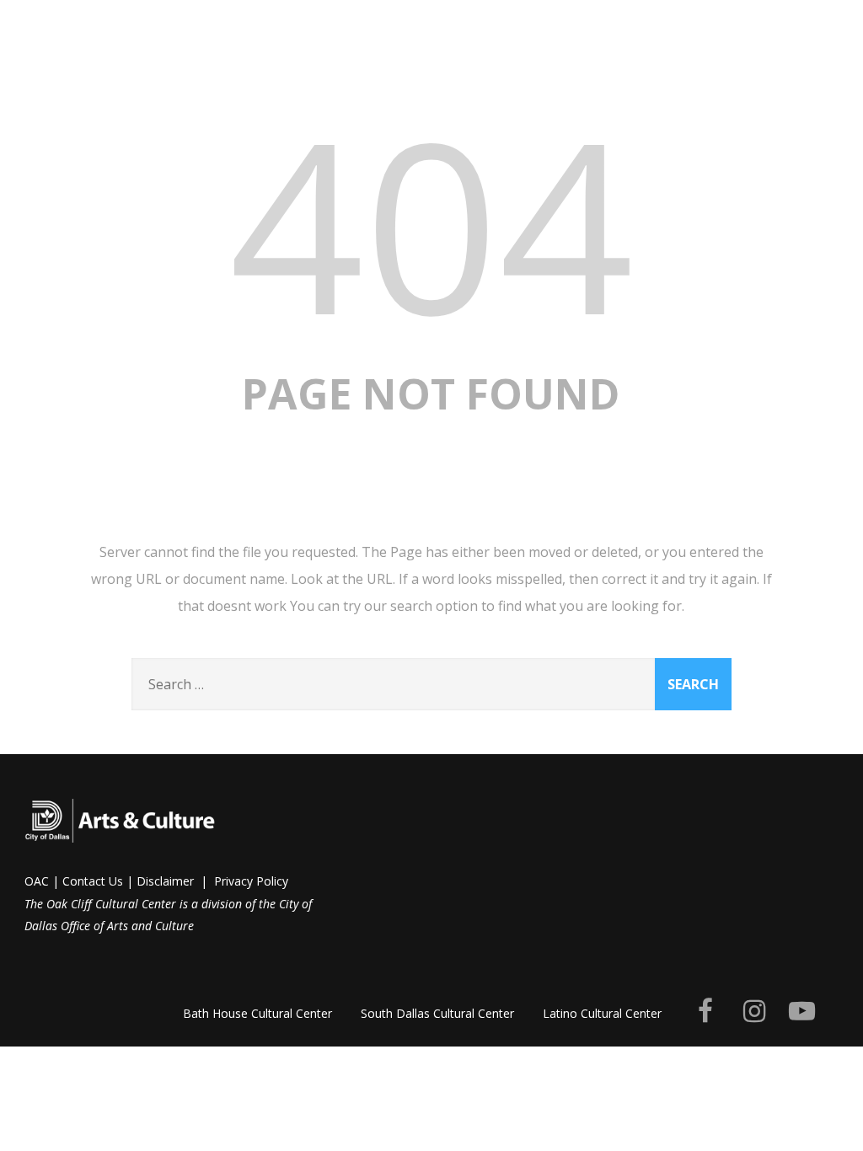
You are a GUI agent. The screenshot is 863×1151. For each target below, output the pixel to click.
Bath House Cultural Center (257, 1013)
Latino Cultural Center (602, 1013)
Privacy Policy (251, 881)
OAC (36, 881)
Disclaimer (165, 881)
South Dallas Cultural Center (437, 1013)
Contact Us (92, 881)
